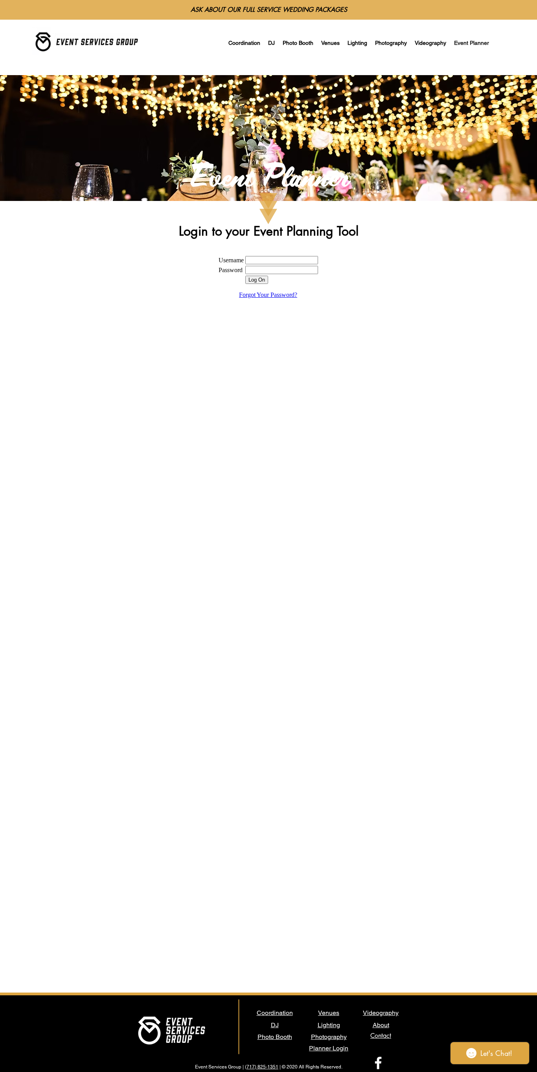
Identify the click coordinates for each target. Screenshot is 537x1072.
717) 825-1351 (262, 1067)
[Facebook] (378, 1063)
